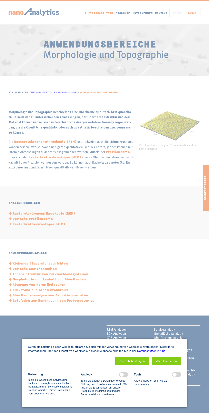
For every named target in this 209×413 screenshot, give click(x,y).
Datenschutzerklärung (151, 350)
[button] (132, 361)
